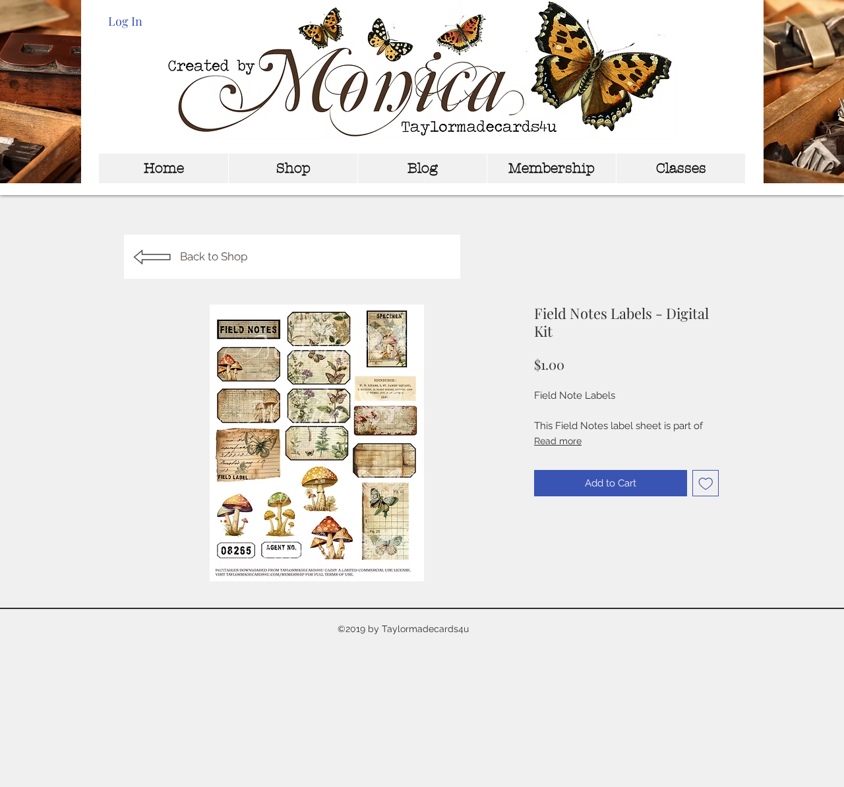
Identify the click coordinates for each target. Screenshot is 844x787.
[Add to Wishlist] (705, 483)
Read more (558, 441)
